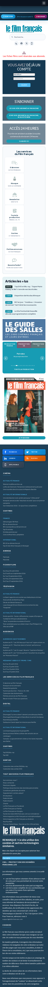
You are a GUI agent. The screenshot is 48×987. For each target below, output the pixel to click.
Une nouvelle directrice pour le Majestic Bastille (19, 489)
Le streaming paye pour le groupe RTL (16, 731)
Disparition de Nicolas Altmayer (23, 295)
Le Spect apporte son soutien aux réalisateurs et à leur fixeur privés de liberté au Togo (22, 598)
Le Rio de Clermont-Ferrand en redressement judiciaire (22, 487)
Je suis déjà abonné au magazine (24, 108)
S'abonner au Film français (12, 683)
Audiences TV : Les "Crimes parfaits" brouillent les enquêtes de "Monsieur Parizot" (24, 654)
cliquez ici (24, 141)
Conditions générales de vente (14, 790)
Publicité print (8, 801)
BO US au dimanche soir (11, 543)
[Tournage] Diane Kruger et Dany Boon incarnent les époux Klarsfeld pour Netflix (23, 718)
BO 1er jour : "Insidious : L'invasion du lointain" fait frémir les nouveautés (23, 303)
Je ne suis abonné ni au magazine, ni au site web (24, 116)
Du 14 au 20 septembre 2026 (13, 578)
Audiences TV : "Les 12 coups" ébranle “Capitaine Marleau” (23, 650)
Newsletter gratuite (10, 688)
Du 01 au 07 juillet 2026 (11, 672)
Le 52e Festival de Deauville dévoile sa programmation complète (21, 312)
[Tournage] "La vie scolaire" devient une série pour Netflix (23, 714)
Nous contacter (8, 783)
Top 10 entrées (8, 529)
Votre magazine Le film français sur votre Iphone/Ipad (22, 816)
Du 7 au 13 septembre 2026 (12, 576)
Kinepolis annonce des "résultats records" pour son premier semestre (24, 502)
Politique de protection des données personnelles (20, 788)
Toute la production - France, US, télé (16, 691)
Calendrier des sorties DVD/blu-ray (15, 766)
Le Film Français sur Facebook (13, 806)
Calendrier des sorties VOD (12, 769)
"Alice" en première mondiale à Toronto (16, 621)
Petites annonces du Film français (15, 696)
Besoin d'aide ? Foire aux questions (15, 698)
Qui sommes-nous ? (10, 780)
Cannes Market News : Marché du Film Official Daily (21, 824)
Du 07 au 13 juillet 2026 (11, 669)
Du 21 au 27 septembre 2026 (13, 581)
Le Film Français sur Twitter (12, 808)
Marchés (6, 559)
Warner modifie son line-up (12, 484)
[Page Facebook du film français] (21, 43)
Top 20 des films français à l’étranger (16, 546)
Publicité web (8, 798)
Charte (5, 803)
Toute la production (24, 369)
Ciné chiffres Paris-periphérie (13, 534)
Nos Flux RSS (7, 821)
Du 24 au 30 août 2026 (11, 571)
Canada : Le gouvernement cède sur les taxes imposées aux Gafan (22, 740)
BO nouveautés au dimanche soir (14, 527)
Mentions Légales (9, 785)
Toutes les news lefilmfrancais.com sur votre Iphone (21, 814)
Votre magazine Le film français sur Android (18, 819)
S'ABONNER (40, 16)
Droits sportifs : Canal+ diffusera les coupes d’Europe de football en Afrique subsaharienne (22, 617)
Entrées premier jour (10, 532)
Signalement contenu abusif (13, 793)
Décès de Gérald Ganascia (12, 602)
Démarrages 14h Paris (10, 522)
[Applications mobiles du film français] (32, 43)
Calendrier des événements (13, 693)
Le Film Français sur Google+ (13, 811)
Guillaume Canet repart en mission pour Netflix (19, 722)
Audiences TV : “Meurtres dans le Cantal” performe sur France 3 (22, 646)
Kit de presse (7, 796)
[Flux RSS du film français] (16, 43)
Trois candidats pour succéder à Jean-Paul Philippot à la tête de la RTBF (22, 625)
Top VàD (5, 755)
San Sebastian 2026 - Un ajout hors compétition (20, 505)
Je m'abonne (24, 438)
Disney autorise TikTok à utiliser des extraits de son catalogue (20, 735)
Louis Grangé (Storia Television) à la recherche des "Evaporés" (20, 606)
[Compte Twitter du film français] (26, 43)
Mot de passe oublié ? (24, 16)
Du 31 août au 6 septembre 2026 (14, 573)
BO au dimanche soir (10, 524)
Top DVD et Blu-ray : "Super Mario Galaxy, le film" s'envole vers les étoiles (23, 287)
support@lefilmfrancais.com (12, 919)
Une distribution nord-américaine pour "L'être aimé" (21, 498)
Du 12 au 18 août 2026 (10, 664)
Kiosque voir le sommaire (12, 685)
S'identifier (8, 16)
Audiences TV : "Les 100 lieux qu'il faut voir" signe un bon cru (24, 642)
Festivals (6, 557)
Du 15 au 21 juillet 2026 (11, 666)
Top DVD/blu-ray (8, 752)
